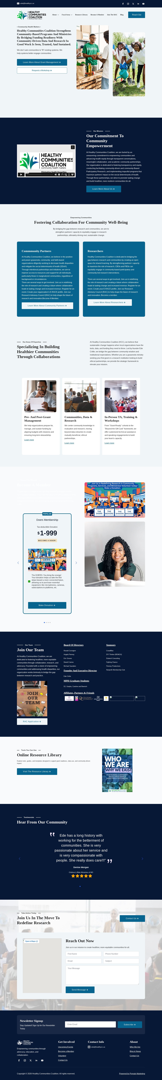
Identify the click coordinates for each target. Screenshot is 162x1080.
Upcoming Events (65, 1047)
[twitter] (133, 3)
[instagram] (128, 3)
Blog (121, 15)
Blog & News (135, 1051)
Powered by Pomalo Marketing (132, 1074)
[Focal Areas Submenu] (71, 14)
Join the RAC (112, 15)
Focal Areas (66, 15)
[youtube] (143, 3)
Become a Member (97, 15)
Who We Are (135, 1047)
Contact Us (62, 1060)
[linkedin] (138, 3)
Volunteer (62, 1056)
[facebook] (123, 3)
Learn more (29, 440)
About (54, 15)
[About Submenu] (58, 14)
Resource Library (81, 15)
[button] (18, 563)
